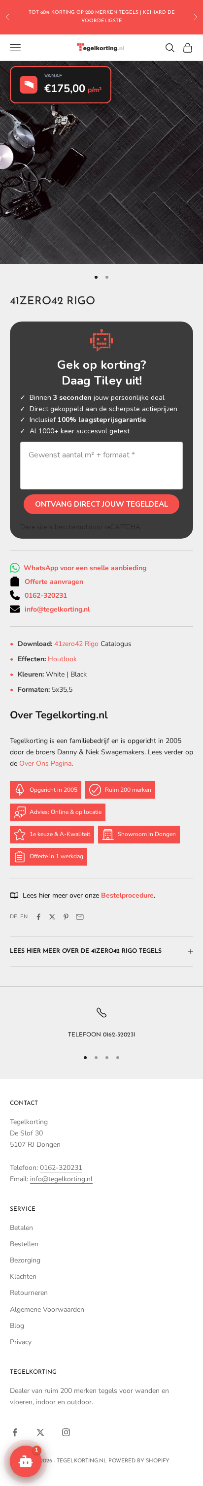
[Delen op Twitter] (52, 917)
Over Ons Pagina (45, 763)
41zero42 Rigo (77, 643)
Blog (17, 1325)
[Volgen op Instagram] (66, 1432)
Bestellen (24, 1244)
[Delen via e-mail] (80, 917)
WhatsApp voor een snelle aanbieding (85, 568)
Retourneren (29, 1292)
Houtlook (62, 659)
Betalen (21, 1227)
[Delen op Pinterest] (66, 917)
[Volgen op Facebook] (15, 1432)
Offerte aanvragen (54, 581)
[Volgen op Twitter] (40, 1432)
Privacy (21, 1342)
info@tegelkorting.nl (57, 609)
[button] (25, 1461)
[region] (101, 1023)
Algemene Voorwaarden (47, 1309)
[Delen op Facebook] (38, 917)
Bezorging (25, 1260)
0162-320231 (46, 595)
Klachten (23, 1276)
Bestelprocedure (127, 895)
